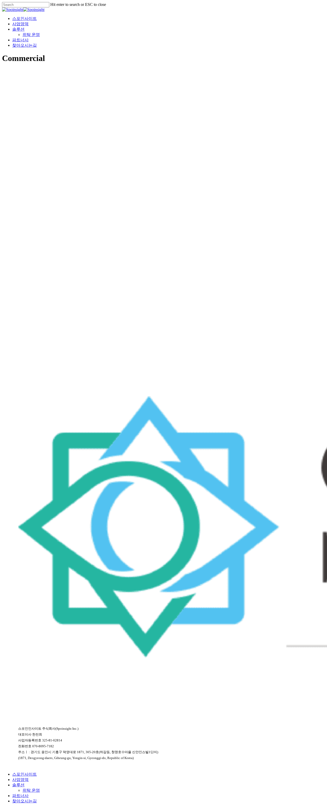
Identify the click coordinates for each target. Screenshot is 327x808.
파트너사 (20, 795)
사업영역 (20, 779)
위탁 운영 (31, 790)
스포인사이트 (24, 774)
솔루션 (18, 785)
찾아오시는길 (24, 801)
